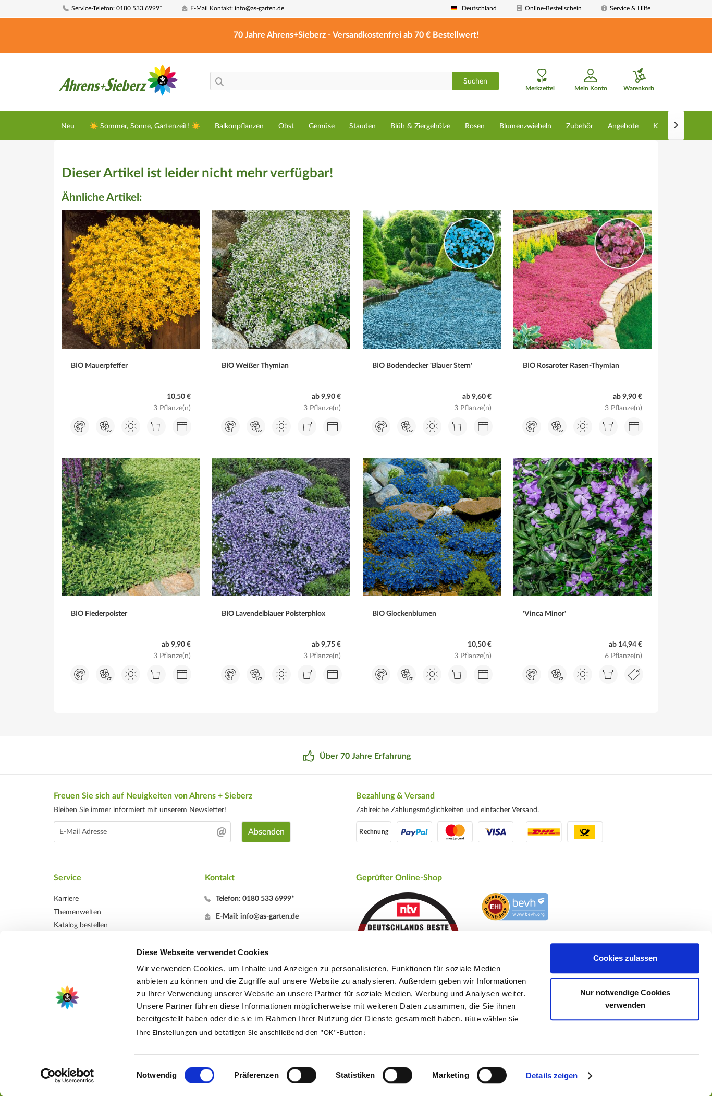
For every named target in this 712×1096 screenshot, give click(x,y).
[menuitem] (118, 8)
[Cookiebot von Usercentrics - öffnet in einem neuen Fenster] (67, 1075)
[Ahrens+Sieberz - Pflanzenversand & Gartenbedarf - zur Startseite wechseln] (118, 83)
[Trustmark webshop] (514, 908)
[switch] (301, 1075)
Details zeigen (552, 1075)
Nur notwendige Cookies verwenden (625, 998)
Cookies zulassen (625, 958)
